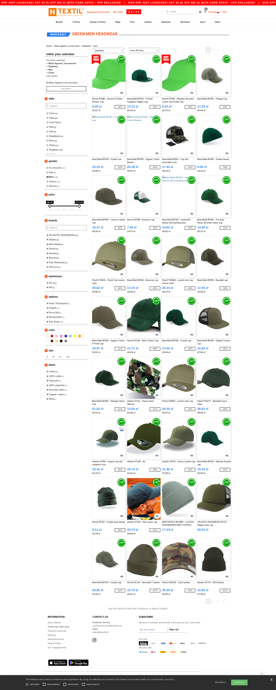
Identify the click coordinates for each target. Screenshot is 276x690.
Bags (117, 22)
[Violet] (61, 336)
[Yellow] (75, 336)
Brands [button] (53, 220)
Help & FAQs (54, 643)
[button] (200, 12)
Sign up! (174, 629)
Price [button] (52, 194)
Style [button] (51, 98)
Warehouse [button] (55, 276)
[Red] (51, 336)
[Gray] (65, 341)
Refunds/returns (56, 639)
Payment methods (57, 631)
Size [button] (51, 350)
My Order (118, 12)
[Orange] (79, 336)
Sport (202, 22)
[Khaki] (56, 341)
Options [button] (53, 296)
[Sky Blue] (70, 336)
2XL (68, 357)
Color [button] (52, 330)
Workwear (185, 22)
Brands (59, 22)
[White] (47, 341)
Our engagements (57, 647)
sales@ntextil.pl (100, 632)
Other (217, 22)
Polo (132, 22)
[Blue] (65, 336)
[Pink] (56, 336)
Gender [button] (53, 161)
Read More (169, 679)
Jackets (148, 22)
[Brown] (51, 341)
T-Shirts (76, 22)
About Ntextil (54, 622)
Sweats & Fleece (98, 22)
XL (60, 357)
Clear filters (66, 89)
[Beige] (47, 336)
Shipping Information (98, 12)
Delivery (52, 635)
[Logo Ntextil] (66, 12)
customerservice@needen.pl (106, 625)
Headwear (166, 22)
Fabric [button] (52, 365)
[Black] (61, 341)
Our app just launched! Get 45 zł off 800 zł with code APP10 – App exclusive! (192, 2)
